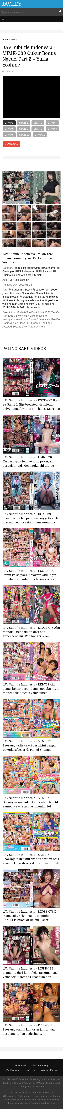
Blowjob (35, 268)
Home (5, 39)
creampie (28, 296)
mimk (48, 304)
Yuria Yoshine (21, 280)
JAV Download (12, 1070)
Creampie (8, 271)
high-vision (18, 304)
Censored (50, 268)
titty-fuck (10, 300)
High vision (45, 271)
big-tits (41, 296)
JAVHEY (11, 4)
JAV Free (30, 1070)
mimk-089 (34, 304)
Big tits (22, 268)
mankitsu (44, 293)
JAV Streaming (40, 1065)
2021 (23, 307)
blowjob (53, 296)
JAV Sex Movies (49, 1070)
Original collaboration (14, 275)
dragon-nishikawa (21, 289)
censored (35, 307)
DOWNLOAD (11, 144)
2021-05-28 (9, 307)
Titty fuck (37, 275)
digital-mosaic (10, 296)
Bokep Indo (21, 1065)
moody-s (30, 293)
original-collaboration (32, 300)
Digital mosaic (26, 271)
